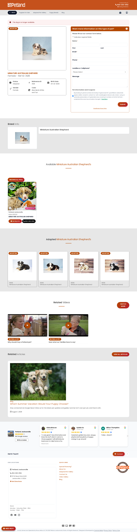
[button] (127, 436)
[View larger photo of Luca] (34, 184)
